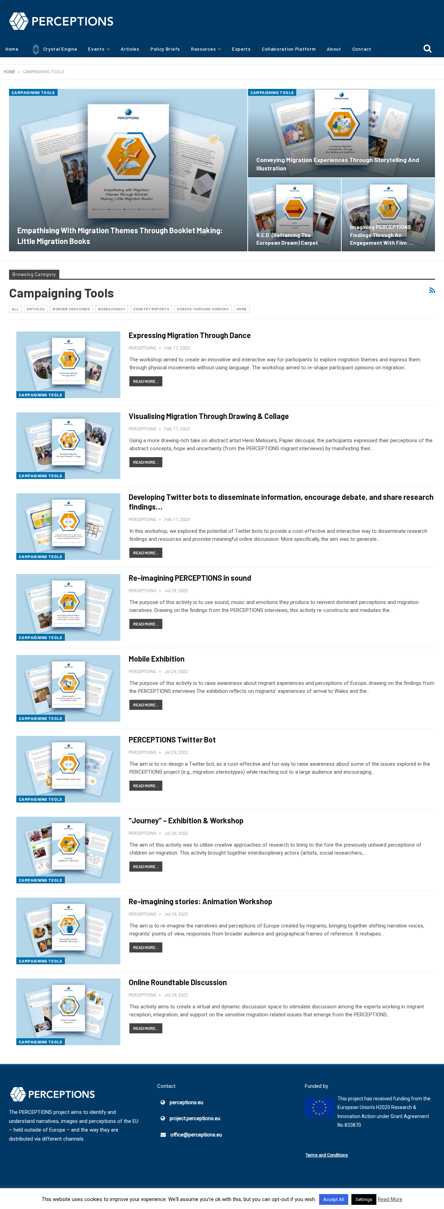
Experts (241, 49)
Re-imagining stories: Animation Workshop (200, 901)
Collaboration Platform (289, 49)
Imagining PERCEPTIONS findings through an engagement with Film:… (382, 234)
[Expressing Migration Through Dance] (68, 364)
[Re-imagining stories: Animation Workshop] (68, 931)
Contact (362, 49)
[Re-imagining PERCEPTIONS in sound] (68, 607)
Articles (130, 49)
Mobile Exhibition (157, 658)
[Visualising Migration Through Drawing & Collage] (68, 445)
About (334, 49)
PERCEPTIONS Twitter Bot (172, 739)
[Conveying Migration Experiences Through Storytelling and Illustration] (341, 133)
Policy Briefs (165, 49)
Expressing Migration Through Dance (190, 334)
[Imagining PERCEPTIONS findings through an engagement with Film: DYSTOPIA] (388, 215)
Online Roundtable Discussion (178, 981)
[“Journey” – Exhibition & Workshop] (68, 850)
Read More (390, 1199)
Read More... (146, 381)
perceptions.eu (186, 1102)
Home (12, 49)
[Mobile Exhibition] (68, 688)
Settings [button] (364, 1199)
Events (96, 49)
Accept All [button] (333, 1199)
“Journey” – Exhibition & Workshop (186, 820)
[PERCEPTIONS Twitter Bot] (68, 769)
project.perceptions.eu (195, 1118)
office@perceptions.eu (196, 1135)
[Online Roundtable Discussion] (68, 1012)
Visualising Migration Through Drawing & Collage (209, 415)
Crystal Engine (59, 49)
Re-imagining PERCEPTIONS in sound (190, 577)
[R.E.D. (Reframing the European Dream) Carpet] (294, 215)
